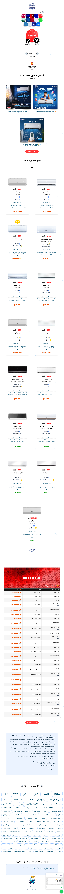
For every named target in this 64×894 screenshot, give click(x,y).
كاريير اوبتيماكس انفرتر (14, 832)
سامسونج (44, 804)
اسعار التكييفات (18, 799)
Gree (15, 828)
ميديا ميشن (19, 818)
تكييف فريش (40, 16)
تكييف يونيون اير (40, 20)
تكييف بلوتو (30, 24)
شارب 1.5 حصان (7, 804)
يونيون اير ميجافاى (8, 845)
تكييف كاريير (28, 16)
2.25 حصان (19, 808)
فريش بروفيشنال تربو (55, 838)
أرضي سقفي (37, 835)
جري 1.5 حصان (16, 835)
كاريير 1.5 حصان (26, 835)
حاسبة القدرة (20, 886)
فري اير (28, 808)
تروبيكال (10, 848)
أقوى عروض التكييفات (32, 75)
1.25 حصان (28, 811)
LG (20, 848)
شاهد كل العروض (32, 152)
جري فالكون (6, 835)
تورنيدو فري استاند (39, 851)
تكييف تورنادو (36, 20)
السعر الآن (46, 446)
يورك (21, 804)
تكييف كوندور (28, 20)
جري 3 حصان (58, 848)
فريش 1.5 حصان (56, 822)
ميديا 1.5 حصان (6, 811)
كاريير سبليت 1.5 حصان (55, 818)
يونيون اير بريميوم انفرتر (19, 851)
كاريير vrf (59, 851)
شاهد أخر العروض (32, 722)
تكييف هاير (34, 24)
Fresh (32, 54)
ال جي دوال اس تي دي (21, 838)
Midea (25, 848)
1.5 (16, 848)
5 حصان (24, 815)
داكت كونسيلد (32, 828)
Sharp (4, 848)
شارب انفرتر (37, 811)
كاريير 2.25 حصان (43, 815)
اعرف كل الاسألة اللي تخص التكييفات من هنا (44, 869)
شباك (43, 818)
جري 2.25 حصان (38, 832)
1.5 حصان (6, 799)
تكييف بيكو (26, 24)
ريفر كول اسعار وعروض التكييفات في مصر (32, 6)
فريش (46, 794)
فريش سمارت (7, 808)
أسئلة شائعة (26, 886)
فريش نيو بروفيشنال (56, 835)
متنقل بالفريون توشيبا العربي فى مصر (39, 822)
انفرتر (15, 804)
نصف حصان (47, 825)
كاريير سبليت (57, 841)
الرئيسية (44, 886)
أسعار (40, 848)
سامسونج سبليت (7, 851)
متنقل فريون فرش (21, 822)
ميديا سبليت (33, 848)
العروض (31, 886)
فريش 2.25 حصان (49, 832)
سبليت (52, 815)
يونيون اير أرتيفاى (7, 825)
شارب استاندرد (37, 825)
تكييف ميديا (38, 24)
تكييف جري (36, 16)
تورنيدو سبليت (50, 851)
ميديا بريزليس (34, 838)
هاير (59, 808)
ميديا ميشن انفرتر (8, 818)
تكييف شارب (32, 16)
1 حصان (37, 808)
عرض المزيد (32, 549)
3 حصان (45, 811)
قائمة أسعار (32, 67)
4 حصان (17, 825)
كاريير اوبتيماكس (48, 808)
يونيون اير (41, 799)
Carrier (44, 838)
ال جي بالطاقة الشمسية (9, 841)
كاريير (57, 794)
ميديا (15, 794)
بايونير (45, 835)
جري (36, 794)
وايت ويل (59, 832)
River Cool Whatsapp (61, 891)
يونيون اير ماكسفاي (31, 845)
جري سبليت (34, 841)
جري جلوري (5, 815)
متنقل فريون (33, 815)
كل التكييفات (55, 799)
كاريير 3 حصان (57, 825)
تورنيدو (30, 799)
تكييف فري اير (23, 20)
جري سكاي (19, 845)
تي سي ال (22, 828)
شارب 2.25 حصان (18, 811)
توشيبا (59, 828)
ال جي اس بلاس (48, 848)
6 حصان (30, 851)
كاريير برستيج (43, 845)
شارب (6, 794)
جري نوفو (51, 828)
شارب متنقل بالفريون (55, 845)
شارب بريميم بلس (8, 838)
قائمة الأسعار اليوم (38, 886)
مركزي (59, 815)
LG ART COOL (15, 815)
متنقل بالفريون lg (27, 832)
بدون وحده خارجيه (23, 841)
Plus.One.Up (34, 890)
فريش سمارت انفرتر (56, 811)
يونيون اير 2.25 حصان (32, 818)
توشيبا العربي (6, 828)
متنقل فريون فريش (8, 822)
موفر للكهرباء (42, 828)
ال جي (25, 794)
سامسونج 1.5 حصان (45, 841)
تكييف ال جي (23, 16)
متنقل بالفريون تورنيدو (32, 804)
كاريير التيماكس (26, 825)
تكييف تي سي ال (32, 20)
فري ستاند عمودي (55, 804)
